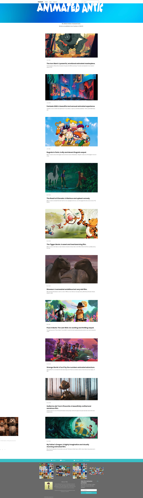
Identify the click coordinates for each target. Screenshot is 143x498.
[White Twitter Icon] (51, 460)
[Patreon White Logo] (61, 460)
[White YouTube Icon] (74, 460)
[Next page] (3, 450)
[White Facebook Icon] (84, 460)
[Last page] (5, 450)
